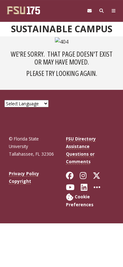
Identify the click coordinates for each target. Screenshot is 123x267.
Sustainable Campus (61, 29)
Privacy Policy (24, 174)
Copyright (20, 181)
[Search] (101, 10)
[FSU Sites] (113, 10)
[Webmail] (89, 10)
